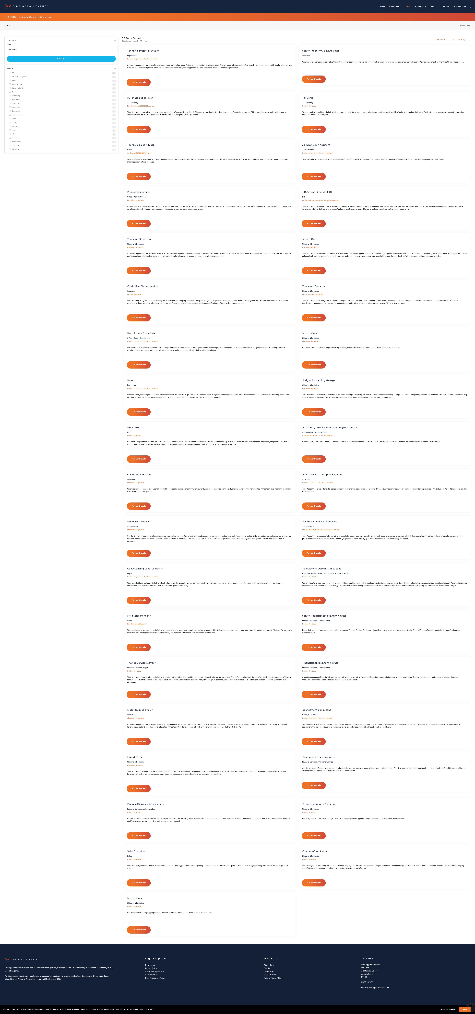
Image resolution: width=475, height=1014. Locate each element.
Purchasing (16, 96)
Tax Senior (308, 98)
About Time (394, 6)
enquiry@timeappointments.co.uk (37, 17)
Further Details (139, 82)
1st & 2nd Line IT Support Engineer (322, 474)
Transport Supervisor (139, 239)
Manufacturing (17, 84)
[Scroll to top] (470, 1004)
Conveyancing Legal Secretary (145, 568)
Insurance (15, 149)
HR (13, 134)
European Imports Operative (319, 804)
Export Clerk (134, 757)
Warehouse (16, 107)
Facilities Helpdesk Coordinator (320, 521)
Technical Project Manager (143, 50)
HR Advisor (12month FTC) (317, 192)
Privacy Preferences (447, 1009)
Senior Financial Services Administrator (324, 615)
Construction (16, 103)
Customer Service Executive (318, 757)
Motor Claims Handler (140, 710)
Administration (17, 92)
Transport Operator (313, 286)
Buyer (130, 380)
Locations (11, 40)
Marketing (15, 126)
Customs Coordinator (314, 851)
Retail (14, 80)
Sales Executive (136, 851)
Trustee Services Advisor (141, 663)
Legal (14, 130)
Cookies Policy (151, 975)
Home (382, 6)
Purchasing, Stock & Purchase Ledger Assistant (329, 427)
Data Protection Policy (155, 978)
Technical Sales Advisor (140, 145)
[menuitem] (383, 6)
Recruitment (16, 99)
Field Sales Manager (139, 615)
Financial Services (18, 115)
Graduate (15, 138)
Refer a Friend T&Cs (272, 978)
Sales (14, 119)
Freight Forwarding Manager (319, 380)
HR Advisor (133, 427)
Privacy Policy (151, 968)
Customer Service (18, 88)
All (13, 73)
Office (14, 122)
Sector (10, 68)
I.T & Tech (15, 145)
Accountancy (16, 141)
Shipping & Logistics (19, 76)
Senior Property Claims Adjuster (320, 50)
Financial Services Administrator (320, 663)
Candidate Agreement (154, 971)
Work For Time (460, 6)
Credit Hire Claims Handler (142, 286)
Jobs (407, 6)
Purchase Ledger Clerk (140, 98)
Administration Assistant (316, 145)
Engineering (16, 111)
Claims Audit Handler (139, 474)
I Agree (464, 1009)
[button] (470, 6)
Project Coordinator (138, 192)
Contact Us (445, 6)
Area (9, 45)
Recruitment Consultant (141, 333)
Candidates (419, 6)
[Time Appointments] (27, 6)
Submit (61, 59)
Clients (433, 6)
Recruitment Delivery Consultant (321, 568)
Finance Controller (138, 521)
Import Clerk (309, 239)
